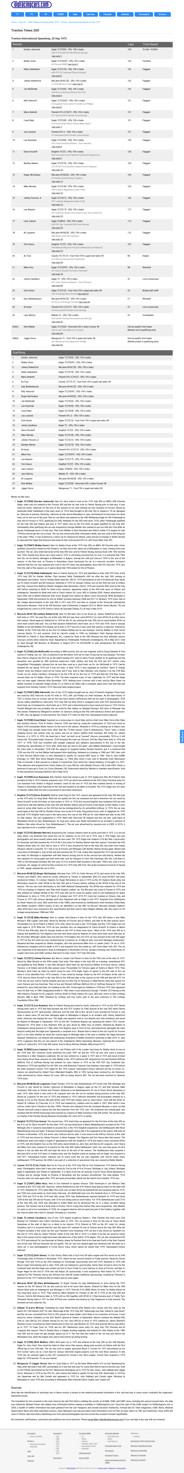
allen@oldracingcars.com (111, 1419)
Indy (29, 1451)
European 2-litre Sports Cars (143, 1441)
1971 (57, 1446)
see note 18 (57, 262)
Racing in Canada (138, 1455)
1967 (57, 1436)
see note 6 (56, 107)
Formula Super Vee (113, 1446)
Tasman (30, 1461)
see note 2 (73, 64)
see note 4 (77, 84)
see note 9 (56, 158)
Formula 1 (31, 1433)
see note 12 (57, 193)
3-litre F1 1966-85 (36, 1436)
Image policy (121, 1468)
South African (112, 1441)
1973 (57, 1451)
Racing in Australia (139, 1451)
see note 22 (84, 302)
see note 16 (57, 239)
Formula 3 (57, 1458)
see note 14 (57, 216)
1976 (93, 1446)
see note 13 (57, 205)
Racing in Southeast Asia (141, 1446)
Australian (85, 1448)
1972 (57, 1448)
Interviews (33, 1446)
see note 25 (57, 345)
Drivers (30, 1441)
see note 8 (56, 147)
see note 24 (57, 333)
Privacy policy (103, 1468)
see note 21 (83, 294)
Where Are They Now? (38, 1444)
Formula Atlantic (112, 1433)
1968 (57, 1439)
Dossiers (136, 1436)
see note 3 (56, 76)
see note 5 (56, 96)
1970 (57, 1443)
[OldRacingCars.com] (31, 6)
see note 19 (57, 274)
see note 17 (57, 251)
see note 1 (56, 56)
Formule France (112, 1455)
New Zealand (86, 1446)
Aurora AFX (84, 1458)
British (84, 1439)
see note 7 (56, 127)
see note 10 (57, 170)
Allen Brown (71, 1468)
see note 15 (57, 228)
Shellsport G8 (85, 1453)
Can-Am (30, 1456)
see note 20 (57, 286)
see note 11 (57, 181)
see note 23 (57, 322)
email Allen (93, 1419)
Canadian (85, 1443)
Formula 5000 (84, 1433)
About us (112, 1468)
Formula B (109, 1451)
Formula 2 (57, 1433)
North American (113, 1436)
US (83, 1436)
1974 (57, 1453)
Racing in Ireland (138, 1460)
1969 (57, 1441)
